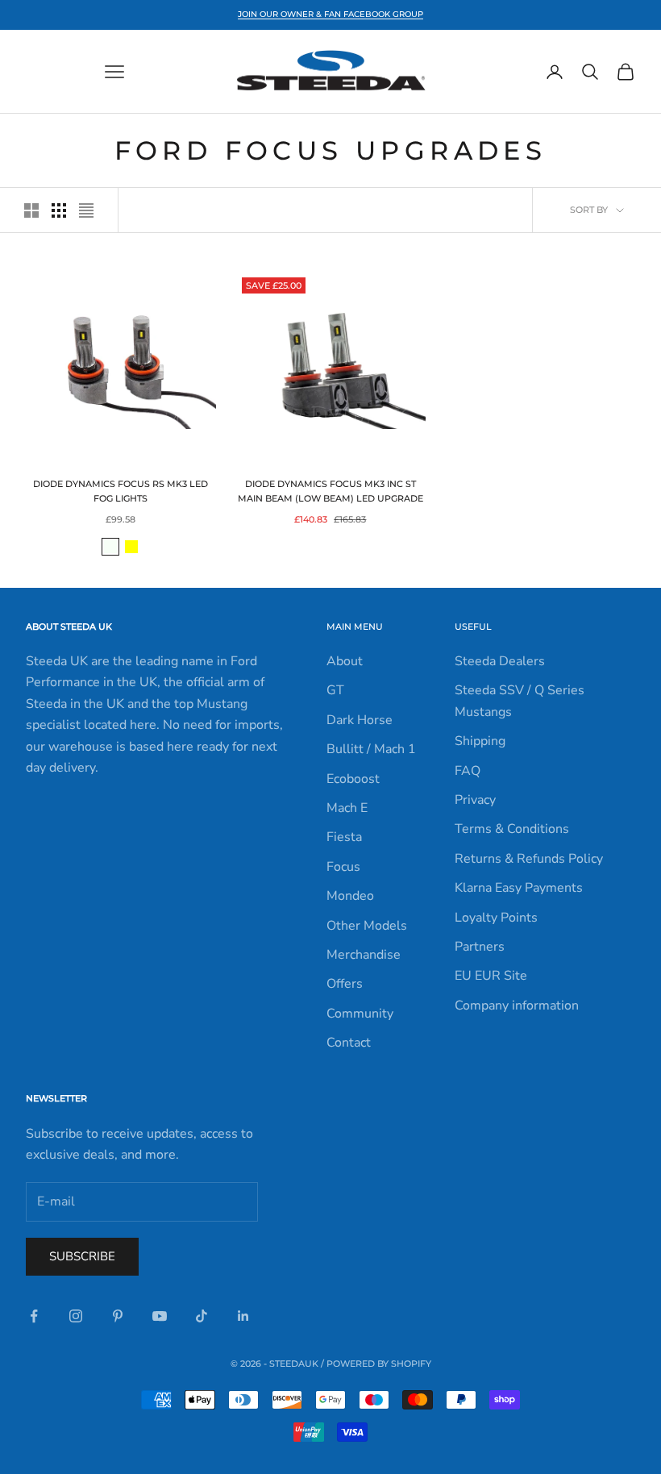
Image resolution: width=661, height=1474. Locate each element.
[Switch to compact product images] (86, 210)
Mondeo (350, 896)
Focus (343, 867)
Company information (517, 1005)
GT (335, 690)
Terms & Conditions (512, 829)
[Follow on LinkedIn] (243, 1316)
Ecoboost (353, 779)
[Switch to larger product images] (31, 210)
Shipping (480, 741)
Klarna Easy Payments (519, 888)
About (344, 661)
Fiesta (344, 837)
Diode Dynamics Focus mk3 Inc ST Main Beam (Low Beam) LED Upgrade (330, 491)
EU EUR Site (491, 976)
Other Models (366, 926)
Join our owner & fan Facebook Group (330, 14)
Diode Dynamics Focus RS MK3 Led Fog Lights (120, 491)
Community (359, 1013)
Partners (480, 947)
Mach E (347, 808)
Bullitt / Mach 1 (371, 749)
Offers (344, 984)
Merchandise (363, 955)
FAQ (467, 771)
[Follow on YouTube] (160, 1316)
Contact (348, 1042)
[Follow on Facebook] (34, 1316)
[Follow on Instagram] (76, 1316)
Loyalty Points (496, 917)
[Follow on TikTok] (201, 1316)
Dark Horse (359, 720)
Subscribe (82, 1256)
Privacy (475, 800)
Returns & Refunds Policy (529, 859)
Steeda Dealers (500, 661)
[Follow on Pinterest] (118, 1316)
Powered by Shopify (378, 1363)
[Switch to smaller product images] (59, 210)
